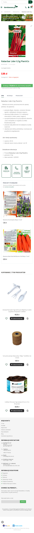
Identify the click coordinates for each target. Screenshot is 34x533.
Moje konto (4, 427)
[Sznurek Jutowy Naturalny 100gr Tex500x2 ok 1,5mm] (17, 338)
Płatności (5, 477)
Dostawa (5, 475)
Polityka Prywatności (8, 481)
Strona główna (1, 12)
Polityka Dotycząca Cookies (9, 483)
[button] (31, 26)
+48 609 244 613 (7, 450)
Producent (19, 95)
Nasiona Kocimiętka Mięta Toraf (12, 220)
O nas (2, 423)
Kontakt (3, 425)
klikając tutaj (28, 510)
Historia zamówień (6, 429)
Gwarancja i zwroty (7, 479)
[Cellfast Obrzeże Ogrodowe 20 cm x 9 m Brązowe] (17, 384)
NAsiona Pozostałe (18, 12)
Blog (2, 434)
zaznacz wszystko (9, 187)
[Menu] (1, 7)
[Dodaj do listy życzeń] (6, 318)
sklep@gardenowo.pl (8, 456)
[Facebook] (2, 522)
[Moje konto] (28, 7)
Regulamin (5, 473)
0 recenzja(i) (12, 64)
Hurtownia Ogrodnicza (6, 436)
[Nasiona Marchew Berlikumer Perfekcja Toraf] (17, 241)
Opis (2, 95)
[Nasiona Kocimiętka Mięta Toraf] (17, 204)
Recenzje (10, 95)
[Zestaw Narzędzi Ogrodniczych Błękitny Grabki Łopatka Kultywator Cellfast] (17, 292)
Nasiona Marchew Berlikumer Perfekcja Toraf (16, 256)
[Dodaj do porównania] (27, 318)
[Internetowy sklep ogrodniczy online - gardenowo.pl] (11, 6)
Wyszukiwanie (4, 432)
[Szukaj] (30, 2)
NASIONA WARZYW (9, 12)
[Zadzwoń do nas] (26, 7)
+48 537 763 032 (7, 452)
